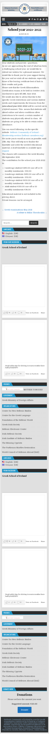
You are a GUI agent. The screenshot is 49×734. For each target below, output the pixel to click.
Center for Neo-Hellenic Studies (16, 411)
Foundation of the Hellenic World (17, 420)
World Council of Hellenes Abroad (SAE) (20, 452)
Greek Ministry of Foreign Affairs (17, 400)
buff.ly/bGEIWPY (11, 368)
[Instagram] (37, 19)
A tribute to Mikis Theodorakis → (32, 213)
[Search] (46, 19)
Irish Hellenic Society (12, 434)
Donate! (24, 710)
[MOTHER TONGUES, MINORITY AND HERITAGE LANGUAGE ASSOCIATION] (12, 618)
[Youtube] (40, 19)
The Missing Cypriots (12, 443)
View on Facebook (32, 313)
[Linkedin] (35, 19)
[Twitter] (29, 19)
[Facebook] (32, 19)
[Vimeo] (43, 19)
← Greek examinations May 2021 (17, 210)
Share (43, 313)
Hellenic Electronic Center (14, 429)
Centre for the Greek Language (16, 415)
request (5, 151)
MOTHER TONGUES (32, 390)
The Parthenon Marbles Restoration (18, 448)
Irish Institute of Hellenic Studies (17, 438)
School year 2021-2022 (24, 29)
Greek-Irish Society (11, 425)
